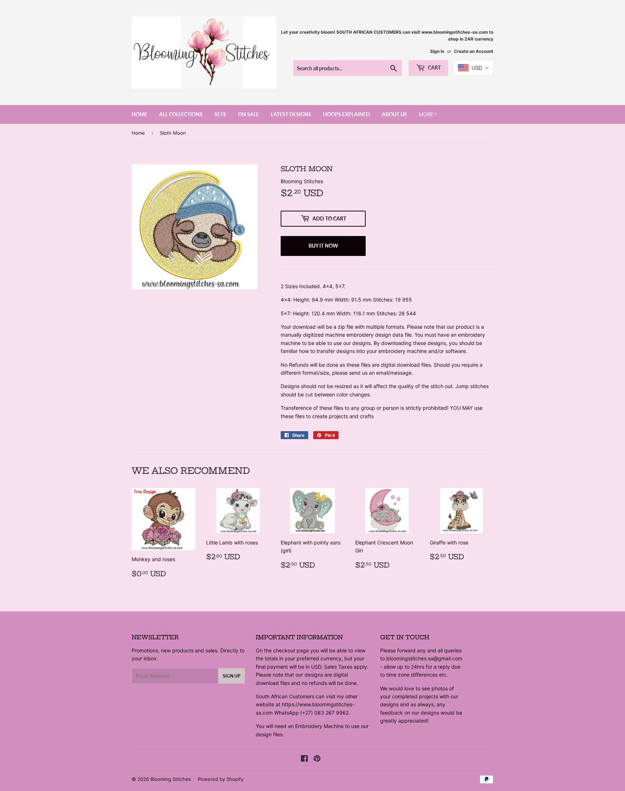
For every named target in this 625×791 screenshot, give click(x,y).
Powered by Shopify (220, 779)
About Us (394, 114)
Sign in (437, 51)
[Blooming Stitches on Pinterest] (317, 759)
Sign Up (231, 676)
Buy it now (323, 246)
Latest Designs (291, 114)
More (426, 114)
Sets (220, 114)
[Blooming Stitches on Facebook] (304, 759)
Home (139, 114)
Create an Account (473, 51)
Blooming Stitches (170, 779)
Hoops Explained (346, 114)
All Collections (181, 114)
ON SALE (248, 114)
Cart (434, 67)
